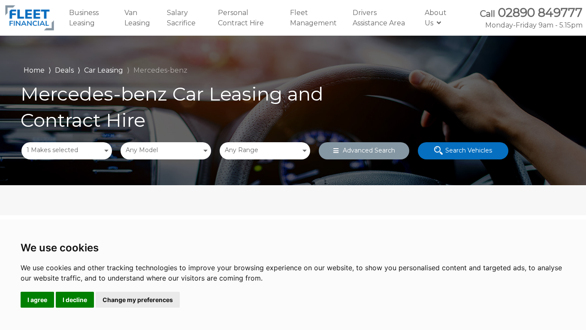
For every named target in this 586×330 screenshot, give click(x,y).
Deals (64, 70)
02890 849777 (531, 17)
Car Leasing (103, 70)
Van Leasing (137, 18)
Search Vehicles (468, 150)
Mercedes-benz (160, 70)
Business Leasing (84, 18)
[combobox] (66, 150)
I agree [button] (37, 299)
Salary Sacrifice (181, 18)
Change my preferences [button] (138, 299)
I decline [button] (75, 299)
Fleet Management (313, 18)
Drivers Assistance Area (379, 18)
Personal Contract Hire (241, 18)
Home (34, 69)
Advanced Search (369, 150)
